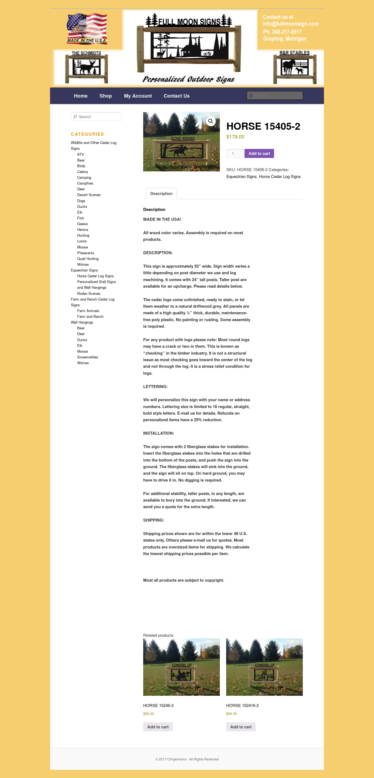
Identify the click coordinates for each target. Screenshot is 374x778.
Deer (81, 188)
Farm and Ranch (90, 316)
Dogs (81, 200)
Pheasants (85, 252)
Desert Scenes (89, 194)
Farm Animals (88, 310)
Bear (81, 160)
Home (81, 95)
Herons (82, 229)
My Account (138, 95)
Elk (79, 212)
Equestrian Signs (241, 176)
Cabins (82, 171)
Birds (81, 165)
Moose (82, 247)
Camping (84, 177)
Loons (82, 241)
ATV (80, 154)
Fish (80, 217)
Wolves (83, 264)
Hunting (83, 235)
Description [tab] (161, 193)
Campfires (85, 183)
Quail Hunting (88, 258)
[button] (211, 121)
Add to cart (259, 153)
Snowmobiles (87, 357)
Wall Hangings (82, 322)
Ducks (82, 206)
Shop (106, 95)
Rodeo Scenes (88, 293)
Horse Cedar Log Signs (280, 176)
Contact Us (177, 95)
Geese (82, 223)
